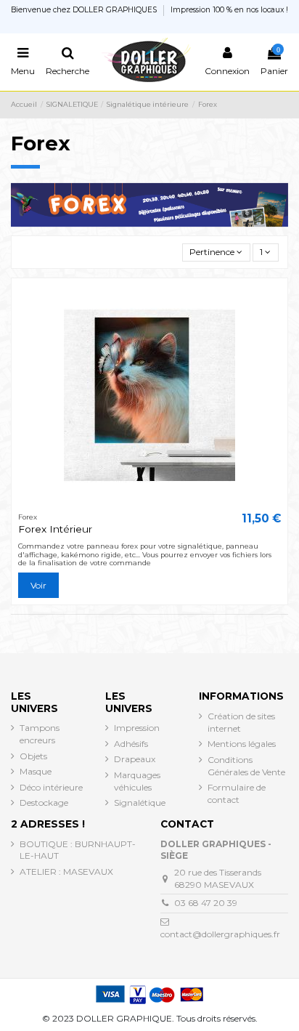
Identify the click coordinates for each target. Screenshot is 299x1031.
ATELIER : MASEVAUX (66, 871)
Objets (33, 756)
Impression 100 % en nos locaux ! (229, 10)
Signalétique (139, 802)
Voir (38, 585)
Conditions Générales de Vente (246, 765)
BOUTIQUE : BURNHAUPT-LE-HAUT (78, 850)
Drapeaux (134, 758)
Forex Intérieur (55, 529)
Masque (36, 771)
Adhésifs (131, 743)
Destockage (44, 802)
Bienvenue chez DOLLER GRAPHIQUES (85, 10)
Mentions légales (242, 743)
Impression (137, 727)
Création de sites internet (241, 722)
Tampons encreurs (40, 733)
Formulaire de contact (237, 793)
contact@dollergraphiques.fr (220, 934)
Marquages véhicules (137, 781)
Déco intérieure (51, 787)
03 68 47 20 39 (205, 902)
